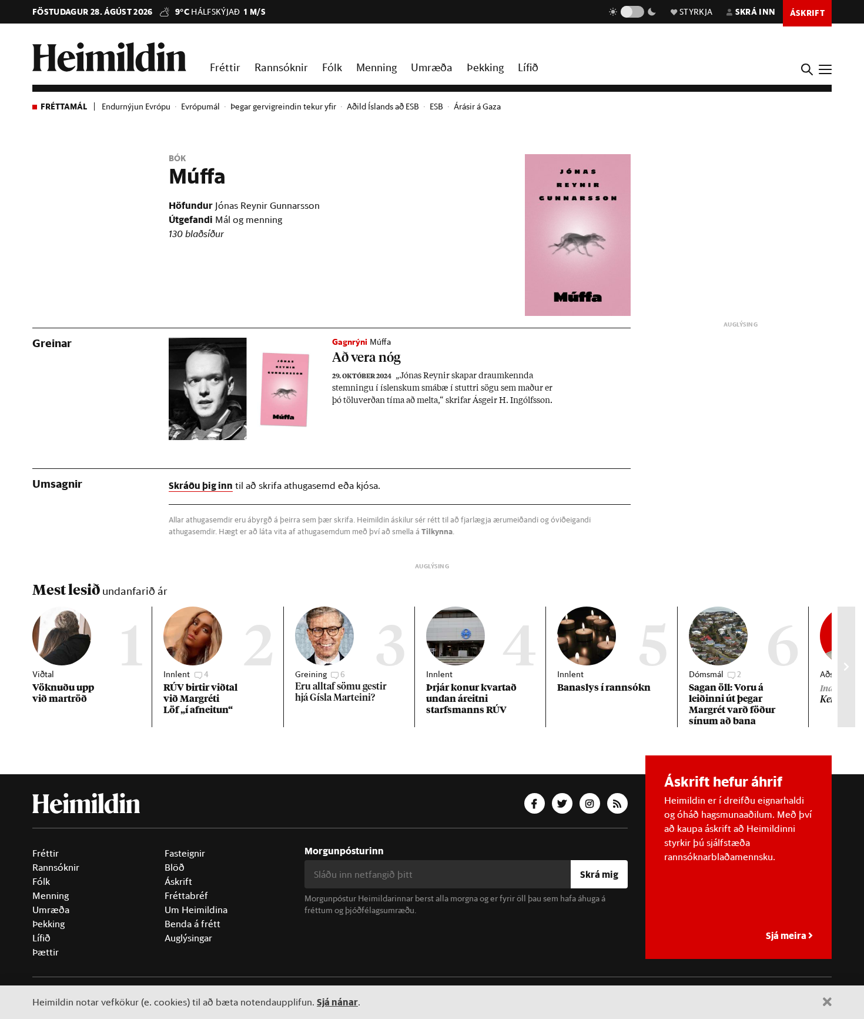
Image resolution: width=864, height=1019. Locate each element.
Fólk (332, 67)
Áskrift (178, 881)
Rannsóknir (281, 67)
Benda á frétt (192, 924)
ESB (436, 106)
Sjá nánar (337, 1001)
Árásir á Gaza (477, 106)
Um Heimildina (196, 909)
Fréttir (225, 67)
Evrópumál (200, 106)
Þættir (45, 952)
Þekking (485, 67)
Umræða (432, 67)
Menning (376, 67)
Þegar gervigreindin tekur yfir (283, 106)
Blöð (175, 867)
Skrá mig (599, 874)
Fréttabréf (186, 895)
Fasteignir (185, 853)
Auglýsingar (188, 938)
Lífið (528, 67)
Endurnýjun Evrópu (136, 106)
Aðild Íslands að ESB (383, 106)
